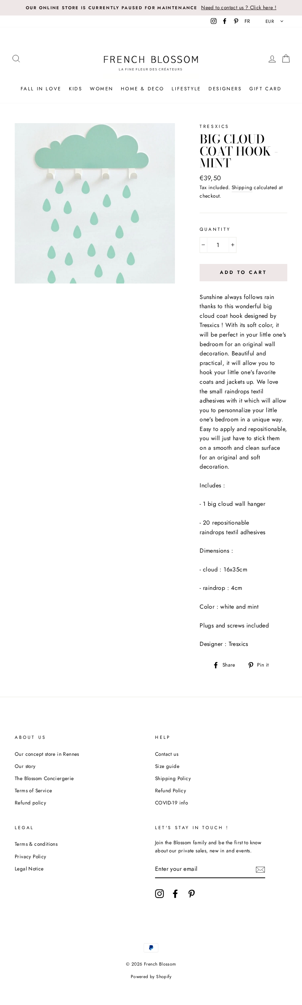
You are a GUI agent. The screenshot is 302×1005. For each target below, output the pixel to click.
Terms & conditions (36, 844)
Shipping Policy (173, 778)
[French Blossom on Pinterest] (191, 893)
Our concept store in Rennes (47, 754)
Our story (25, 766)
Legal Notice (29, 868)
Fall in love (41, 88)
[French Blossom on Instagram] (159, 893)
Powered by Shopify (151, 976)
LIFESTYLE (186, 88)
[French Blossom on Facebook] (175, 893)
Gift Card (265, 88)
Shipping (242, 187)
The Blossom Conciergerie (44, 778)
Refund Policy (170, 790)
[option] (151, 8)
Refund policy (30, 802)
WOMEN (101, 88)
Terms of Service (33, 790)
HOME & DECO (142, 88)
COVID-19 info (171, 802)
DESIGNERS (225, 88)
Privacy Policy (30, 856)
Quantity (215, 229)
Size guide (167, 766)
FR (247, 21)
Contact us (166, 754)
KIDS (75, 88)
